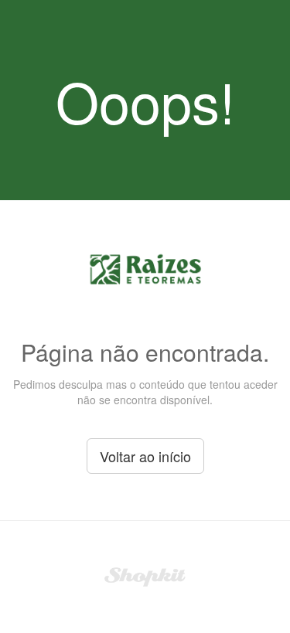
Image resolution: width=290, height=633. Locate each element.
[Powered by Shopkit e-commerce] (145, 575)
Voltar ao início (145, 456)
